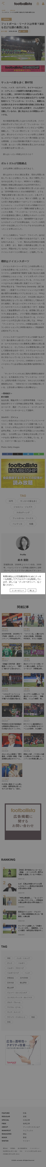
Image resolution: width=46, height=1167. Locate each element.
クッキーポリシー (18, 590)
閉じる (32, 590)
